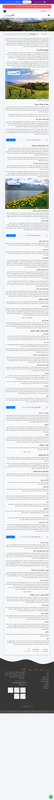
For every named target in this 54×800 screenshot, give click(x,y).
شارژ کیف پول (27, 2)
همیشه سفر (40, 45)
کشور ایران (30, 30)
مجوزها (47, 683)
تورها (41, 669)
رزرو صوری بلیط (45, 678)
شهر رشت (24, 30)
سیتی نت (5, 711)
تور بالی (10, 537)
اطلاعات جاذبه (44, 34)
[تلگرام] (27, 706)
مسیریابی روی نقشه (20, 680)
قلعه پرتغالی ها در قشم (27, 407)
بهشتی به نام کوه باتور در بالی (26, 536)
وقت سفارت (46, 676)
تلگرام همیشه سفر (45, 681)
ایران (44, 43)
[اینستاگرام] (30, 706)
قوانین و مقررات (45, 688)
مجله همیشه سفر (45, 679)
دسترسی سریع (47, 669)
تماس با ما (46, 684)
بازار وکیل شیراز (29, 140)
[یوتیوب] (24, 706)
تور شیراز (11, 140)
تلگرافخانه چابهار (28, 235)
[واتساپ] (22, 706)
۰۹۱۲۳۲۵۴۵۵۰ (44, 11)
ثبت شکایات (46, 686)
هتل (30, 669)
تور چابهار (11, 235)
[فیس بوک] (32, 706)
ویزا (35, 669)
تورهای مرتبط (33, 34)
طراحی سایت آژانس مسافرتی (14, 711)
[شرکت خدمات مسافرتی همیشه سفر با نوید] (9, 15)
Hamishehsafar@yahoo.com (18, 682)
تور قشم (10, 407)
